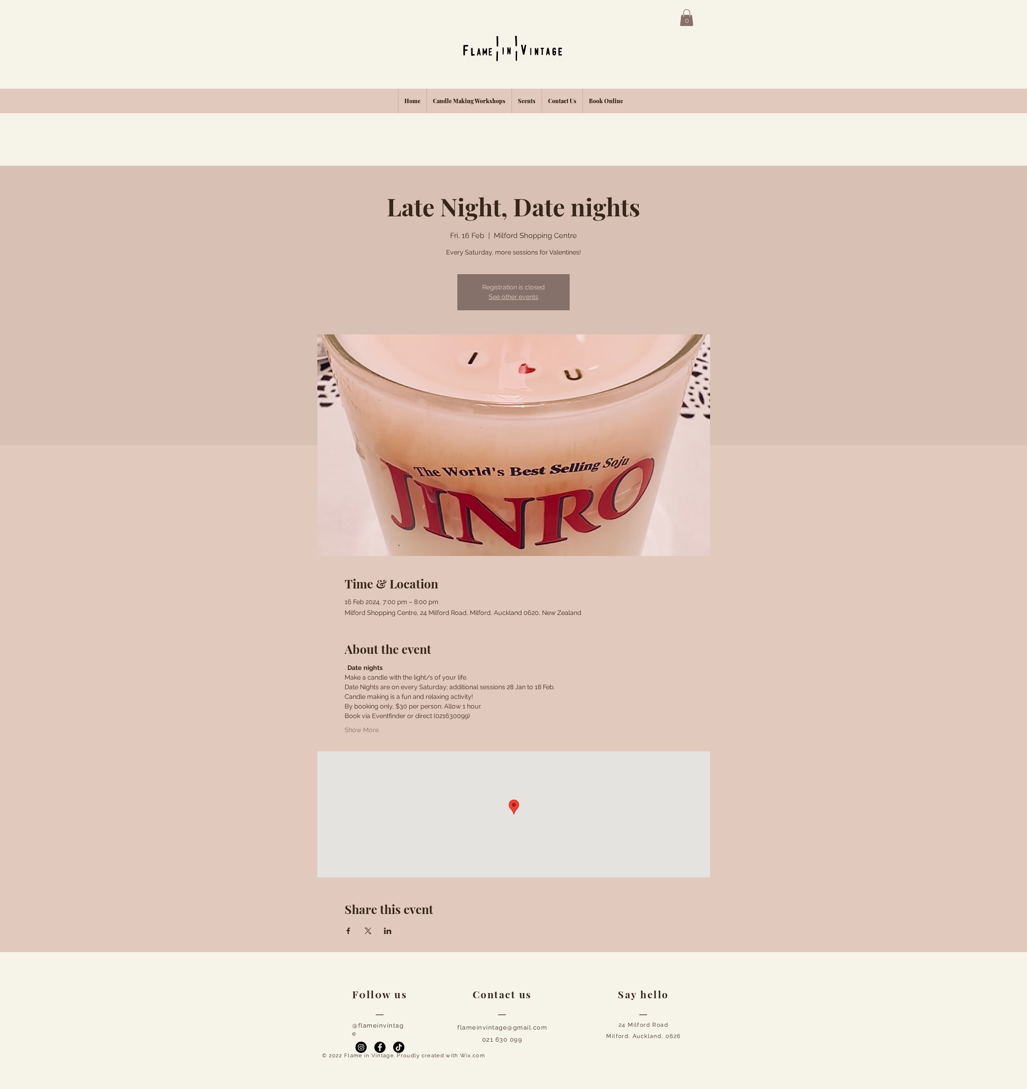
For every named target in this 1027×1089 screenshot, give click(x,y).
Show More (362, 730)
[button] (687, 17)
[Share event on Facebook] (348, 931)
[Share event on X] (368, 931)
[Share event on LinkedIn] (388, 931)
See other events (513, 297)
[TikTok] (398, 1047)
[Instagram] (361, 1047)
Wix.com (472, 1055)
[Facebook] (380, 1047)
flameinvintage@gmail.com (502, 1027)
